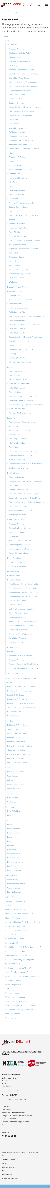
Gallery (10, 780)
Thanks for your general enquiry (18, 1001)
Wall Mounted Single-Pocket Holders (24, 592)
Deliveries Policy (12, 993)
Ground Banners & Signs (19, 379)
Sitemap (8, 905)
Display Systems (14, 833)
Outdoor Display (13, 853)
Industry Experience (15, 772)
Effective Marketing (15, 862)
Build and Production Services (19, 691)
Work (7, 767)
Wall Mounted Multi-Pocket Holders (23, 596)
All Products (12, 44)
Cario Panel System (17, 94)
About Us (9, 793)
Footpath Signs (15, 165)
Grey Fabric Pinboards (18, 638)
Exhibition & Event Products (13, 1113)
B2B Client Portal (14, 711)
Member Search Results (15, 909)
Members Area (11, 875)
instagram (12, 1136)
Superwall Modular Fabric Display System (22, 922)
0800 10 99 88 (17, 1090)
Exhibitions (11, 849)
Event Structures (16, 128)
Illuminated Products (17, 186)
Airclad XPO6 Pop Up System (21, 413)
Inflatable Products (17, 190)
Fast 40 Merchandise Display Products (24, 149)
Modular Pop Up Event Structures (23, 203)
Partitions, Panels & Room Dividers (23, 215)
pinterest (9, 1136)
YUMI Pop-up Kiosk (17, 408)
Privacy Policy (11, 897)
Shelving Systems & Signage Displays (24, 240)
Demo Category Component (16, 984)
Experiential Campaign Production (19, 1009)
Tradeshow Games (16, 257)
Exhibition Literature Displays (21, 140)
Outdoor (10, 367)
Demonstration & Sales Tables (21, 111)
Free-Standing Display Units (20, 169)
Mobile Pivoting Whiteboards (20, 634)
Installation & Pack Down (17, 699)
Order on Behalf (13, 888)
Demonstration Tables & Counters (23, 422)
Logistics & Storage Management (20, 703)
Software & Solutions (17, 566)
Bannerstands (15, 57)
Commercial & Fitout (15, 519)
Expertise (9, 721)
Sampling (11, 418)
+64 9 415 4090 (11, 1095)
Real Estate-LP (11, 943)
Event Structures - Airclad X (18, 754)
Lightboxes (13, 198)
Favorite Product (14, 892)
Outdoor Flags (15, 375)
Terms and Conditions (8, 1159)
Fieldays (10, 845)
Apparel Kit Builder (13, 980)
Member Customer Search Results (19, 914)
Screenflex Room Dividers (19, 236)
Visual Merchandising (16, 750)
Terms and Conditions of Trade (17, 901)
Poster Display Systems (18, 228)
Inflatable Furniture (17, 388)
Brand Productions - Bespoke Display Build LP (24, 976)
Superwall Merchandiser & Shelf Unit (24, 498)
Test (7, 988)
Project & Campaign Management (21, 686)
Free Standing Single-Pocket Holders (24, 584)
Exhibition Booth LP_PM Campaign (19, 959)
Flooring (12, 161)
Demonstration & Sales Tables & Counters (26, 316)
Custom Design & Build (16, 733)
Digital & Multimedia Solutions (19, 746)
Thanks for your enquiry (15, 997)
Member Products (12, 918)
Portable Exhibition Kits (18, 308)
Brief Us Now (12, 797)
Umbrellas (13, 261)
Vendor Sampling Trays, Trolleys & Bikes (26, 404)
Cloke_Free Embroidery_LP (16, 972)
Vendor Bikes (14, 265)
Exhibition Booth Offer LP (15, 930)
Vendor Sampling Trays (18, 269)
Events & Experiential (16, 742)
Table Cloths (14, 253)
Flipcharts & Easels (17, 157)
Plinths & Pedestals (17, 223)
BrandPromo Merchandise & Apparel (20, 678)
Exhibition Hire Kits (17, 132)
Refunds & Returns (8, 1167)
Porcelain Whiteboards (18, 630)
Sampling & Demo (14, 729)
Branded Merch (13, 575)
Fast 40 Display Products (19, 506)
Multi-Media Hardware (18, 562)
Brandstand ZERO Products (20, 655)
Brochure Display (14, 580)
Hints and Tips (13, 858)
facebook (3, 1136)
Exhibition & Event (14, 291)
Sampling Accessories (18, 439)
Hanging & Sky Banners (19, 178)
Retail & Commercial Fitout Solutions (20, 1005)
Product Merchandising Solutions (15, 1122)
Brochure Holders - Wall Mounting (23, 86)
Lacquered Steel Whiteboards (21, 625)
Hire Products (14, 182)
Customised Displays (17, 617)
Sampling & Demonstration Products (17, 1116)
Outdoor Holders (16, 605)
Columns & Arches (17, 103)
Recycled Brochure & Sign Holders (23, 621)
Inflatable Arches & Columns (21, 400)
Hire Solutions (13, 716)
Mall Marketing (13, 737)
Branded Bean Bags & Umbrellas (23, 396)
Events (10, 824)
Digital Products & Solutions (20, 115)
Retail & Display (13, 473)
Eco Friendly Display (15, 758)
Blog (7, 820)
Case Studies (12, 776)
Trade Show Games (15, 673)
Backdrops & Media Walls (19, 53)
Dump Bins (13, 119)
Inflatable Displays (14, 870)
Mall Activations (13, 828)
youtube (15, 1136)
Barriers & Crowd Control (19, 61)
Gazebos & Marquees (17, 174)
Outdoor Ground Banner (19, 207)
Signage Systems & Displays (20, 549)
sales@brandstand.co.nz (17, 1099)
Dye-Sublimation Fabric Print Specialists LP (23, 947)
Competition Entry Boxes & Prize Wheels (25, 107)
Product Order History (16, 884)
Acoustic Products (16, 49)
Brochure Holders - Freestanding (22, 82)
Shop (7, 40)
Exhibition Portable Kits (18, 136)
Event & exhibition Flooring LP (17, 955)
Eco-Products (14, 124)
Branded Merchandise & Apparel (22, 69)
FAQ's (9, 815)
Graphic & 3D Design (15, 695)
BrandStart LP (11, 1018)
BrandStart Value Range (19, 78)
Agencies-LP (10, 934)
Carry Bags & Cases (17, 99)
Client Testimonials (15, 784)
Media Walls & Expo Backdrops (22, 299)
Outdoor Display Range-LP (16, 939)
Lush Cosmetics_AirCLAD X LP (18, 968)
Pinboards (13, 219)
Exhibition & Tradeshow (17, 725)
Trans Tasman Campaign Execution (21, 707)
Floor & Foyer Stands (17, 600)
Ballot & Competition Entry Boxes (22, 609)
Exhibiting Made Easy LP (15, 951)
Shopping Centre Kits (17, 244)
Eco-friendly (12, 866)
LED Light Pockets (16, 194)
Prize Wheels (14, 232)
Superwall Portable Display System (23, 248)
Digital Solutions (15, 345)
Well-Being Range (16, 278)
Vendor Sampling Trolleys (19, 273)
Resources (9, 807)
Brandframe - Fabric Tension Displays (24, 74)
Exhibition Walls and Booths (20, 144)
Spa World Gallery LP (14, 964)
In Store (10, 841)
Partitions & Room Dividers (20, 540)
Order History (12, 879)
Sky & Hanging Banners (19, 341)
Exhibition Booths (16, 303)
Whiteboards (14, 282)
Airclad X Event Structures (20, 362)
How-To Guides (13, 811)
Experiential (12, 837)
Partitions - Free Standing (19, 211)
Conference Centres (15, 788)
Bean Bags (13, 65)
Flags (11, 153)
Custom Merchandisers (18, 468)
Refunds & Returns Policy (16, 926)
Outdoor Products (9, 1119)
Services (8, 682)
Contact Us (11, 802)
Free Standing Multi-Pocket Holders (23, 588)
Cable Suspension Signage (20, 90)
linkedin (6, 1136)
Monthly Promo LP (12, 1013)
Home (5, 36)
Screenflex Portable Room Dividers (23, 668)
